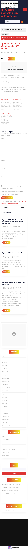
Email (3, 168)
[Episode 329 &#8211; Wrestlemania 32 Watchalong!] (19, 104)
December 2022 (5, 416)
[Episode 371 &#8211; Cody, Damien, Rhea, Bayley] (7, 119)
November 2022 (5, 419)
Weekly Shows (5, 455)
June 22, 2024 (7, 256)
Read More (6, 243)
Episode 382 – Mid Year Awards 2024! (10, 490)
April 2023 (4, 403)
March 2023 (5, 406)
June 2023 (4, 397)
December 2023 (5, 378)
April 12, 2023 (5, 52)
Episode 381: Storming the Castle (13, 253)
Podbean (13, 52)
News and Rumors (6, 439)
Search (14, 465)
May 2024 (4, 362)
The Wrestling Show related (8, 449)
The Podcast (5, 34)
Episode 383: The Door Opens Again (10, 487)
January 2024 (5, 375)
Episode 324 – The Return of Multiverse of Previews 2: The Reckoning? (12, 221)
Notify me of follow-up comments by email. (12, 191)
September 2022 (6, 425)
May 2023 (4, 400)
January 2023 (5, 413)
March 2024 (5, 368)
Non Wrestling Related (7, 442)
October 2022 (5, 422)
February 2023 (5, 410)
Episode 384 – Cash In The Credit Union (11, 484)
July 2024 (4, 355)
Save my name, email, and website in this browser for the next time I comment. (13, 187)
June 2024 (4, 359)
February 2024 (5, 371)
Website (3, 177)
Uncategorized (5, 452)
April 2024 (4, 365)
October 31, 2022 (8, 287)
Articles (3, 436)
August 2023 (5, 390)
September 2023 (6, 387)
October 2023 (5, 384)
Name (3, 160)
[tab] (25, 9)
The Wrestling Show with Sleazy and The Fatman (9, 13)
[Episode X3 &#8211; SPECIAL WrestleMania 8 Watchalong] (7, 104)
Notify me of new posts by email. (10, 194)
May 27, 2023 (7, 226)
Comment (4, 138)
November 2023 (5, 381)
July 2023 (4, 394)
